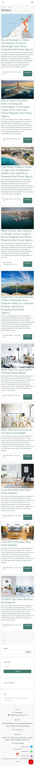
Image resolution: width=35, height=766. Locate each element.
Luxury (5, 700)
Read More (27, 72)
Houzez (27, 698)
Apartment (6, 698)
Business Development (13, 698)
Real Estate (17, 72)
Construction (18, 515)
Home (4, 7)
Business (17, 395)
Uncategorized (9, 264)
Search (6, 648)
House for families (22, 698)
